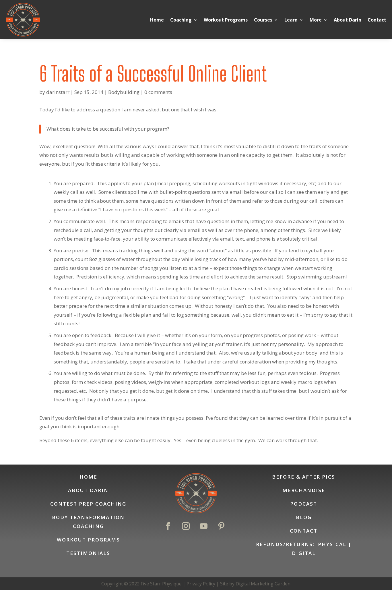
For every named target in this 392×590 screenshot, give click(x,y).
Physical (332, 544)
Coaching (181, 20)
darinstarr (57, 92)
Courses (263, 20)
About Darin (347, 20)
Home (157, 20)
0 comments (158, 92)
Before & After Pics (303, 476)
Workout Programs (226, 20)
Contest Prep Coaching (88, 503)
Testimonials (88, 553)
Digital (304, 553)
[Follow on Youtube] (203, 526)
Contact (377, 20)
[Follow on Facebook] (168, 526)
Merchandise (303, 490)
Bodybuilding (123, 92)
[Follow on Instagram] (185, 526)
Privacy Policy (201, 584)
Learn (291, 20)
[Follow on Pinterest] (221, 526)
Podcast (303, 503)
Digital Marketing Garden (263, 584)
